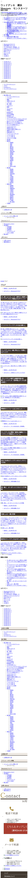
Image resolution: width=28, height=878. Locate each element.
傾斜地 (8, 110)
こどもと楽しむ (11, 135)
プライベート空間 (11, 138)
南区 (11, 163)
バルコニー (10, 105)
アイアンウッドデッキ (13, 133)
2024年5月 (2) (7, 72)
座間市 (11, 196)
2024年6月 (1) (7, 70)
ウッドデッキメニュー (9, 36)
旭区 (11, 144)
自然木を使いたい (11, 127)
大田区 (11, 176)
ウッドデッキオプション (13, 96)
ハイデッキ (10, 111)
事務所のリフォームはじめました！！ (17, 573)
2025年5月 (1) (7, 66)
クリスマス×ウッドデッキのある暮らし (17, 564)
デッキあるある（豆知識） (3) (11, 47)
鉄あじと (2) (7, 51)
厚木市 (11, 187)
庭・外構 (9, 104)
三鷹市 (11, 181)
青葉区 (11, 142)
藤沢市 (11, 199)
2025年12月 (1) (8, 63)
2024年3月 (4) (7, 75)
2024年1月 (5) (7, 78)
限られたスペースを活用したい (15, 123)
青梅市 (11, 170)
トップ (6, 873)
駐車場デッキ (10, 116)
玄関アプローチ (11, 101)
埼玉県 (8, 139)
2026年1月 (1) (7, 61)
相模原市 (12, 188)
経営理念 (9, 27)
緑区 (11, 164)
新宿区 (11, 169)
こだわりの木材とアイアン (13, 32)
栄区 (11, 156)
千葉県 (8, 203)
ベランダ (9, 102)
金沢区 (11, 150)
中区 (11, 161)
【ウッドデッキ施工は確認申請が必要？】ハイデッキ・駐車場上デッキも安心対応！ (17, 571)
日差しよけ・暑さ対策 (13, 584)
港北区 (11, 154)
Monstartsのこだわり (16, 12)
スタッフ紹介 (10, 232)
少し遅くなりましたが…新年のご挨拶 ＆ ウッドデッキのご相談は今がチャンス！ (17, 562)
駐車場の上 (10, 113)
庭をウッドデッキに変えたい (14, 121)
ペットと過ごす (11, 136)
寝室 (8, 99)
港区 (11, 175)
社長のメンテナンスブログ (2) (11, 48)
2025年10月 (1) (8, 64)
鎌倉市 (11, 197)
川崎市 (11, 190)
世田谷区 (12, 173)
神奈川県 (9, 184)
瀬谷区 (11, 157)
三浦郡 (11, 200)
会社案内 (6, 225)
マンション (10, 108)
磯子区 (11, 147)
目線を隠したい (11, 132)
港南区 (11, 153)
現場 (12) (6, 54)
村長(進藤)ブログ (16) (9, 45)
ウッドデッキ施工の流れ (13, 30)
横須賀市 (12, 194)
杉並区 (11, 178)
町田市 (11, 182)
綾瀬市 (11, 185)
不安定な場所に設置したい (14, 129)
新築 (8, 107)
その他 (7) (6, 55)
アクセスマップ (10, 29)
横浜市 (8, 141)
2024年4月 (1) (7, 73)
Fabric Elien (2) (7, 50)
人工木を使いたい (11, 117)
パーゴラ (9, 98)
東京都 (8, 167)
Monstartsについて (8, 22)
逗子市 (11, 193)
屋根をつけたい (11, 130)
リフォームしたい (11, 126)
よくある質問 (10, 33)
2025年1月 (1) (7, 69)
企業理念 (9, 26)
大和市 (11, 191)
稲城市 (11, 179)
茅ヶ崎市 (12, 202)
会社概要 (9, 25)
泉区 (11, 145)
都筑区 (11, 160)
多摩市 (11, 172)
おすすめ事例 (10, 114)
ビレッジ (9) (7, 53)
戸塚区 (11, 159)
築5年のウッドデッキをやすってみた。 (17, 38)
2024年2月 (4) (7, 76)
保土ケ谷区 (13, 166)
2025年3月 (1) (7, 67)
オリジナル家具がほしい (13, 124)
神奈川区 (12, 151)
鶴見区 (11, 148)
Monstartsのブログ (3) (9, 44)
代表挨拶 (9, 23)
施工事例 (6, 34)
